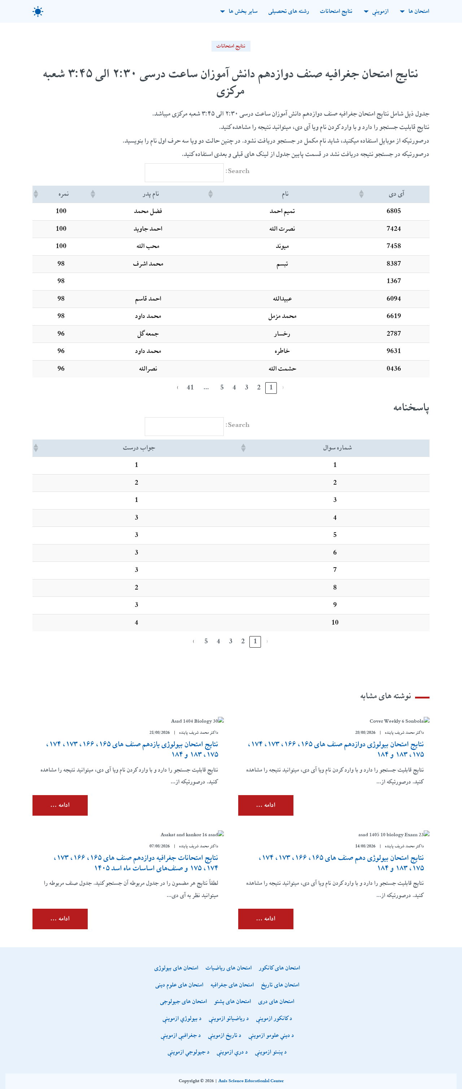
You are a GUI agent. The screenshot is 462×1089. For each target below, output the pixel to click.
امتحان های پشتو (232, 1002)
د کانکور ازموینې (274, 1019)
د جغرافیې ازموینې (181, 1036)
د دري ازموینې (232, 1052)
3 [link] (246, 388)
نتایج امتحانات (336, 11)
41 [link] (190, 388)
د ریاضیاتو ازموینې (229, 1019)
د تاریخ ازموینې (224, 1036)
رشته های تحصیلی (289, 11)
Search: (237, 171)
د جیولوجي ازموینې (189, 1052)
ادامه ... (265, 805)
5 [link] (222, 388)
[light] (37, 11)
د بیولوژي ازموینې (182, 1019)
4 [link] (234, 388)
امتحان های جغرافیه (232, 985)
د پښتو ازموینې (271, 1052)
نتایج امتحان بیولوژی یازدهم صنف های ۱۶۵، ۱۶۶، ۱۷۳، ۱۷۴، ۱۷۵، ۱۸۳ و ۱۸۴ (132, 749)
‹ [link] (283, 388)
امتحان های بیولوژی (176, 968)
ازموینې (380, 11)
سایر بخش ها (243, 11)
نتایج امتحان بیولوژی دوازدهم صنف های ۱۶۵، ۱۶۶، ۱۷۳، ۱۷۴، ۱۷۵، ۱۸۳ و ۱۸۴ (336, 749)
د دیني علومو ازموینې (271, 1036)
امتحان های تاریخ (280, 985)
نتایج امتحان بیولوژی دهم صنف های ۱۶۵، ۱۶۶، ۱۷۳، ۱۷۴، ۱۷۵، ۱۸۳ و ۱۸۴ (341, 863)
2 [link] (259, 388)
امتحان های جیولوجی (183, 1002)
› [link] (178, 388)
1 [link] (271, 388)
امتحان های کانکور (279, 968)
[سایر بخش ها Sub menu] (222, 11)
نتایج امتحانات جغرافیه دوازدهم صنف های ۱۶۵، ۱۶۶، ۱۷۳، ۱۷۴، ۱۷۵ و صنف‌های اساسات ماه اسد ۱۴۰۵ (136, 863)
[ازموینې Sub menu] (366, 11)
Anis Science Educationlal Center (251, 1081)
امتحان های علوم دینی (180, 985)
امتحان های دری (276, 1002)
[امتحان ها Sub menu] (402, 11)
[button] (362, 194)
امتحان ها (419, 11)
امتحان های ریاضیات (229, 968)
